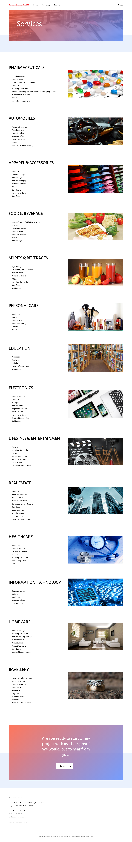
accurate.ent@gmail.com (19, 817)
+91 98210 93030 (18, 814)
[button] (64, 766)
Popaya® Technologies (86, 836)
